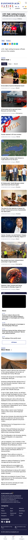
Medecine (21, 508)
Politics (20, 19)
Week (10, 64)
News (2, 508)
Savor (17, 239)
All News (14, 342)
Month (16, 64)
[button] (21, 538)
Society (18, 187)
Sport (11, 510)
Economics (3, 513)
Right (20, 515)
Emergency (19, 113)
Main (3, 40)
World (17, 88)
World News (22, 510)
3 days (4, 64)
